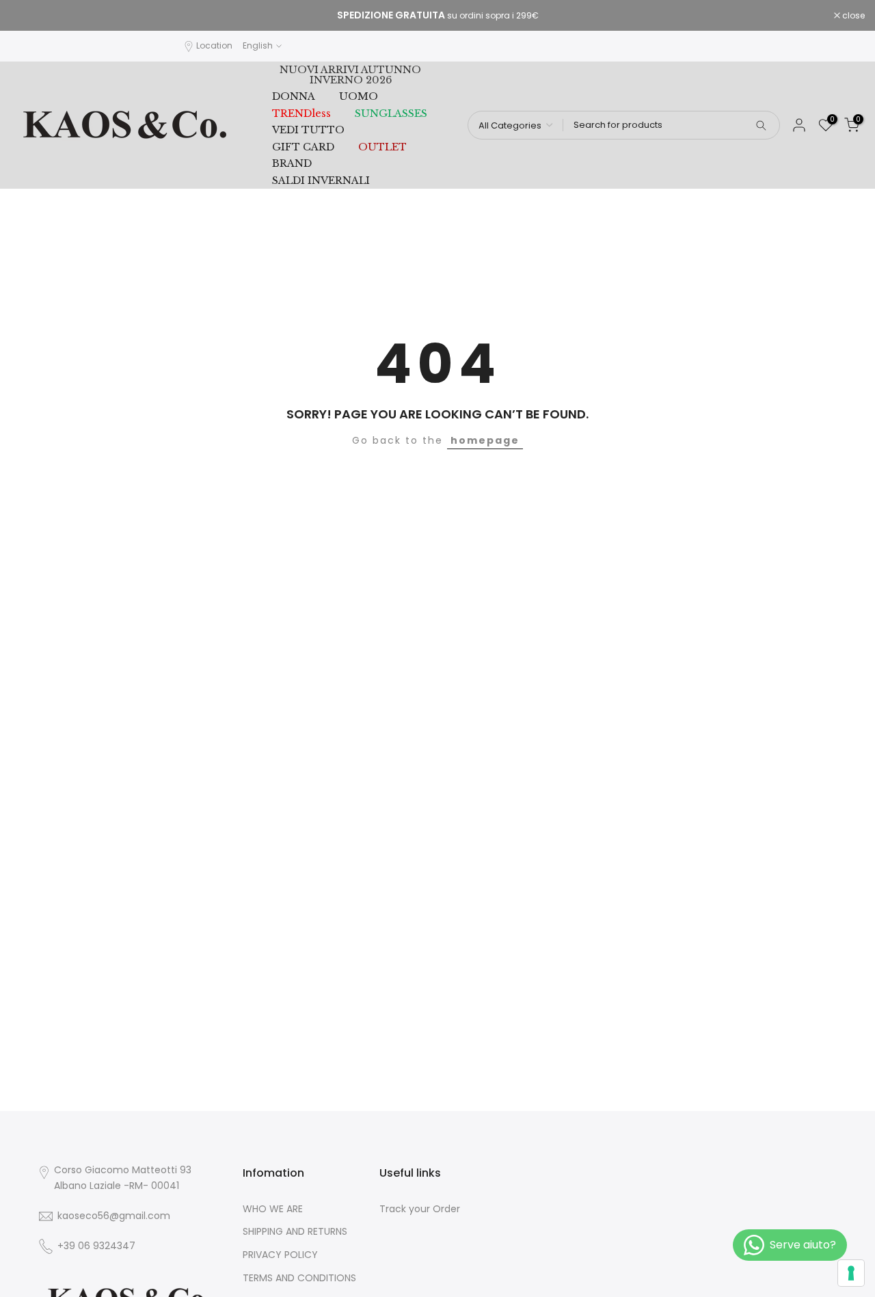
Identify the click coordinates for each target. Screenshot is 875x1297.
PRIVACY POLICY (280, 1254)
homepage (485, 440)
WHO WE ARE (273, 1209)
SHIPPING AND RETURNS (295, 1231)
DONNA (293, 96)
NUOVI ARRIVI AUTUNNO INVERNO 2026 (350, 75)
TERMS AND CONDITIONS (299, 1278)
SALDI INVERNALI (321, 180)
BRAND (292, 163)
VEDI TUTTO (308, 130)
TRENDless (301, 113)
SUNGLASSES (391, 113)
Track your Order (419, 1209)
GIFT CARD (303, 147)
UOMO (358, 96)
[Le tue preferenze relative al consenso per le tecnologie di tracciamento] (851, 1273)
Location (214, 45)
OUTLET (382, 147)
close (28, 16)
